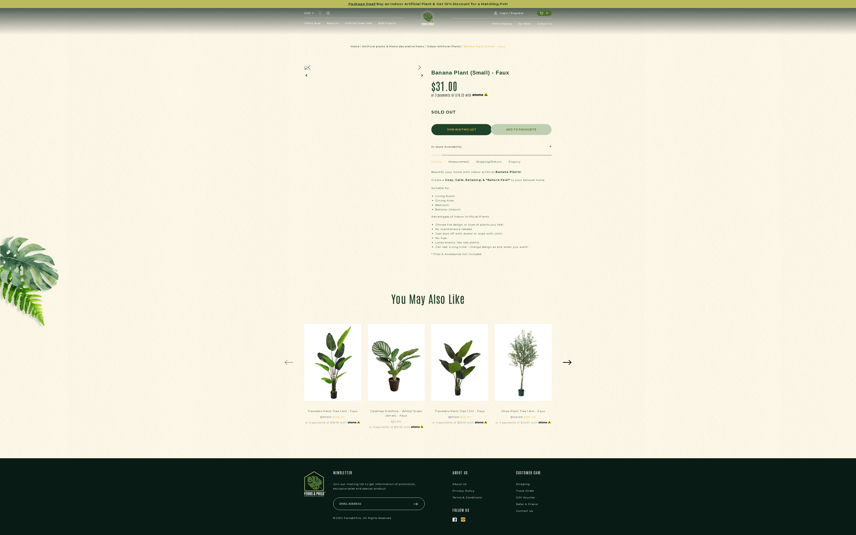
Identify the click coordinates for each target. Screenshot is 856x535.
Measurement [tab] (459, 161)
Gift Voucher (525, 497)
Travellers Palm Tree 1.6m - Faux (333, 411)
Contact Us (544, 23)
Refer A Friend (527, 504)
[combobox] (309, 13)
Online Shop (312, 23)
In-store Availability (446, 146)
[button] (307, 75)
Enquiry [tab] (515, 161)
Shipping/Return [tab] (489, 161)
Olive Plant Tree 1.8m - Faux (523, 411)
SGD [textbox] (307, 13)
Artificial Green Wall (358, 23)
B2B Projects (387, 23)
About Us (333, 23)
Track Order (525, 490)
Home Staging (502, 23)
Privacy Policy (464, 490)
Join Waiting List (461, 129)
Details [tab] (436, 161)
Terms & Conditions (467, 497)
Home (355, 46)
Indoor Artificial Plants (444, 46)
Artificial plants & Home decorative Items (393, 46)
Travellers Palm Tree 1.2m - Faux (460, 411)
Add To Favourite (521, 129)
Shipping (523, 484)
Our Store (524, 23)
